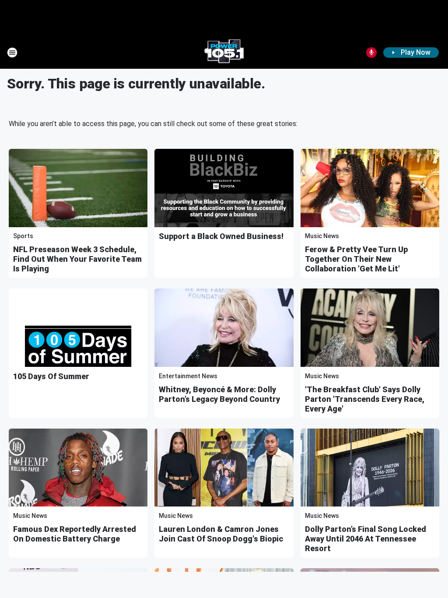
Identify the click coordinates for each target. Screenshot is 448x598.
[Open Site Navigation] (12, 52)
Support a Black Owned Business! (221, 236)
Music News (322, 235)
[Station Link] (224, 53)
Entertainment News (188, 376)
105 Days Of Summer (51, 376)
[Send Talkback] (371, 52)
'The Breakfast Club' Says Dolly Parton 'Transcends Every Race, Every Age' (364, 399)
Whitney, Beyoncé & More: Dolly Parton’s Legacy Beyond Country (219, 394)
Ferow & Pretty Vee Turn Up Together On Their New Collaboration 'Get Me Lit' (356, 259)
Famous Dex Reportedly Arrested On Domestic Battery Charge (74, 533)
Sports (23, 235)
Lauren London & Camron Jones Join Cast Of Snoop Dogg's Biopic (221, 533)
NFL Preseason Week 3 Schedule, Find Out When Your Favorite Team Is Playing (77, 259)
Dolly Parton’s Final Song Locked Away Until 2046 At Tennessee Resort (365, 538)
